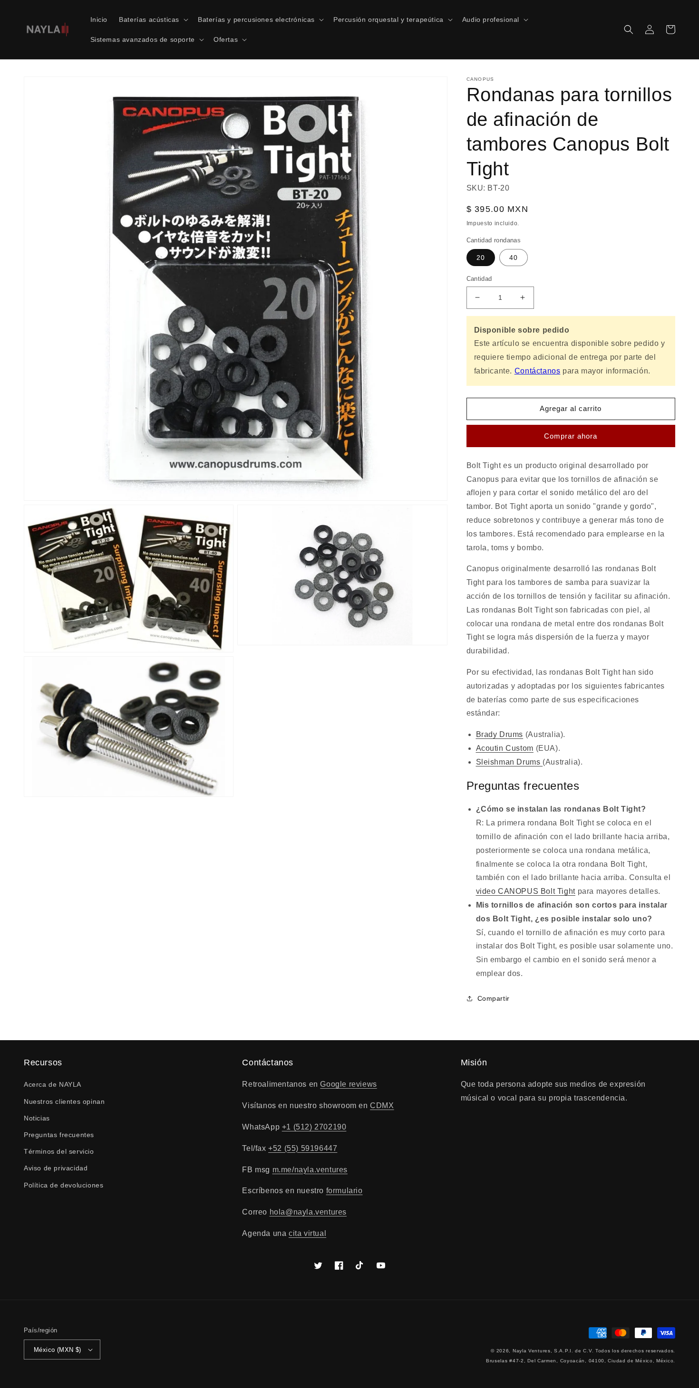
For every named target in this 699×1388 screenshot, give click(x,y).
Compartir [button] (493, 998)
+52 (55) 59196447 (302, 1148)
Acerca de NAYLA (52, 1084)
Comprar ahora (570, 436)
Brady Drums (500, 734)
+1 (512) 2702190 (314, 1127)
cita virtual (307, 1233)
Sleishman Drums (509, 762)
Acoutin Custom (505, 748)
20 (480, 257)
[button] (152, 19)
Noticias (37, 1118)
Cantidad (479, 278)
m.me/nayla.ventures (310, 1170)
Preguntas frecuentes (59, 1135)
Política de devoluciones (63, 1185)
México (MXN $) (57, 1349)
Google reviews (348, 1084)
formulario (344, 1191)
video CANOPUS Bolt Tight (525, 891)
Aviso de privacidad (55, 1168)
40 (513, 257)
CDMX (382, 1105)
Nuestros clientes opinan (64, 1101)
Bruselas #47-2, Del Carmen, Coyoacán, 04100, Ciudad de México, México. (580, 1360)
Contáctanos (538, 371)
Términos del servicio (59, 1151)
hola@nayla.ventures (308, 1212)
